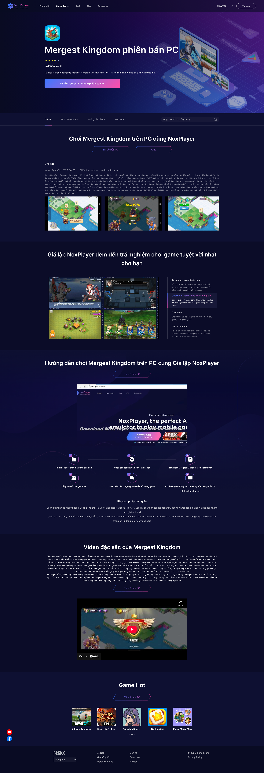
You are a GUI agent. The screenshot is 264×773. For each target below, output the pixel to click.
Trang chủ (45, 6)
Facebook (103, 6)
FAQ (78, 6)
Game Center (63, 6)
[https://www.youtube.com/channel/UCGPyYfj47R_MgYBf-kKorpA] (9, 732)
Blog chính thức (105, 761)
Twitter (133, 761)
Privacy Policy (195, 757)
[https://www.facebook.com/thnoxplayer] (9, 738)
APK (153, 149)
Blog (89, 6)
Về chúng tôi (103, 757)
